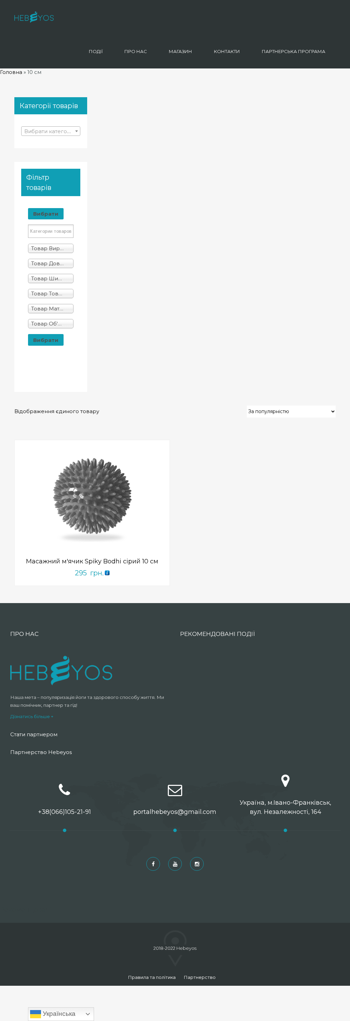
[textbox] (51, 131)
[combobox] (50, 131)
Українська (58, 1013)
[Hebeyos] (34, 17)
